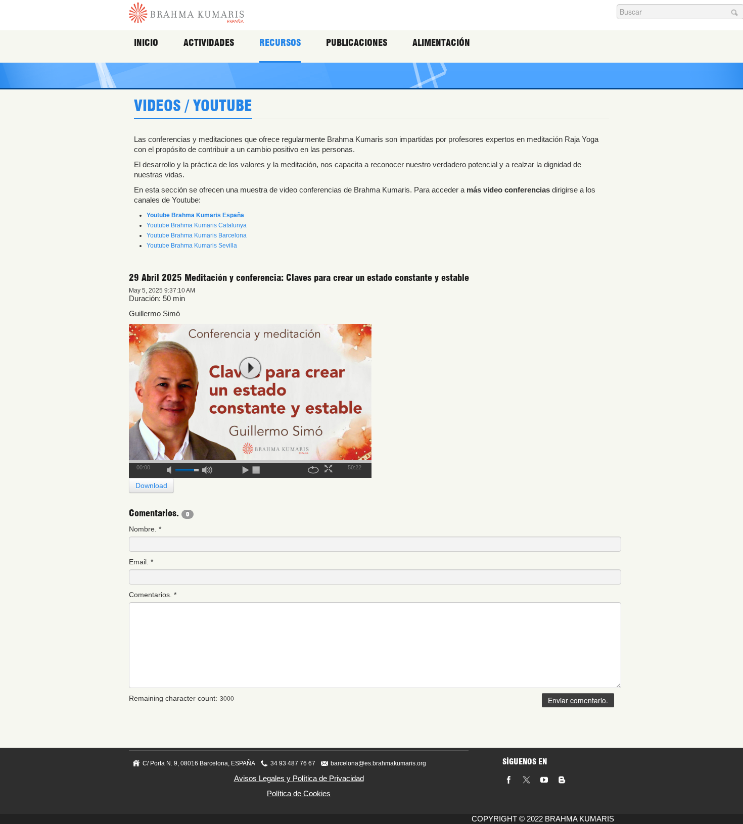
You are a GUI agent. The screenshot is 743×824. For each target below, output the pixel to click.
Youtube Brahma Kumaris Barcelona (197, 235)
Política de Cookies (299, 793)
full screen (329, 468)
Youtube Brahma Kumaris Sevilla (192, 245)
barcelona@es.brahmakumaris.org (378, 763)
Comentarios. (152, 595)
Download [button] (151, 485)
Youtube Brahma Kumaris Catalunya (197, 225)
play (250, 368)
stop (256, 468)
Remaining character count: (173, 698)
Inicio (146, 42)
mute (172, 468)
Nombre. (145, 529)
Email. (141, 562)
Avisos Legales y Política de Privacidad (299, 778)
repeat (313, 468)
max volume (207, 468)
